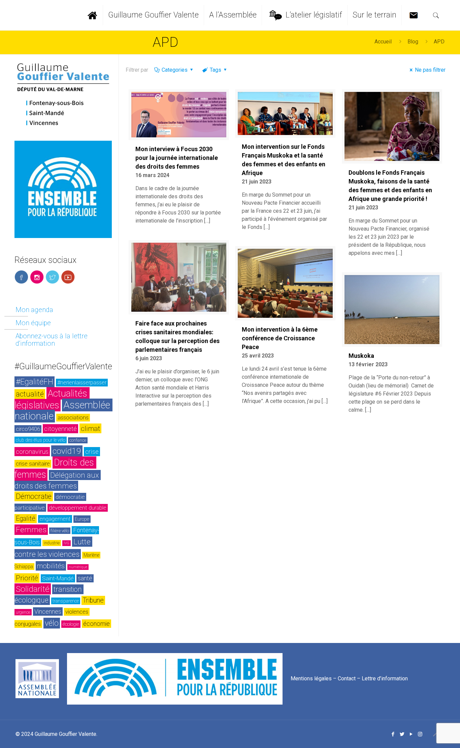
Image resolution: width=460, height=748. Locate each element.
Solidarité (33, 589)
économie (96, 623)
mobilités (51, 566)
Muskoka (361, 355)
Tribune (93, 600)
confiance (77, 440)
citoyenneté (60, 429)
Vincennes (47, 611)
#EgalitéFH (34, 381)
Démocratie (34, 496)
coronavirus (32, 451)
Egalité (25, 518)
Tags (215, 70)
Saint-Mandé (58, 578)
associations (73, 417)
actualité (30, 394)
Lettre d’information (385, 678)
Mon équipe (33, 323)
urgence (23, 612)
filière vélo (60, 530)
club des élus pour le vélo (40, 440)
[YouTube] (411, 734)
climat (90, 428)
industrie (52, 543)
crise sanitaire (33, 464)
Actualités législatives (52, 399)
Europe (82, 519)
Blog (412, 41)
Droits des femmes (55, 468)
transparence (66, 601)
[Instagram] (420, 734)
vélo (52, 623)
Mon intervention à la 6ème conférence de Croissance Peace (280, 338)
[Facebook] (392, 734)
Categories (175, 70)
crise (92, 451)
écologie (71, 624)
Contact (347, 678)
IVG (66, 543)
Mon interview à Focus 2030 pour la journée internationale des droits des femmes (176, 157)
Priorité (27, 578)
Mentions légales (311, 678)
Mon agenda (34, 310)
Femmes (31, 529)
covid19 (67, 451)
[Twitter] (401, 734)
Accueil (383, 41)
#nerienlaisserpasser (81, 382)
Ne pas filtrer (430, 70)
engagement (55, 519)
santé (85, 578)
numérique (78, 567)
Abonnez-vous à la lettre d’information (51, 339)
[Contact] (415, 15)
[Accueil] (95, 15)
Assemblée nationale (63, 410)
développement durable (77, 508)
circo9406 (28, 429)
